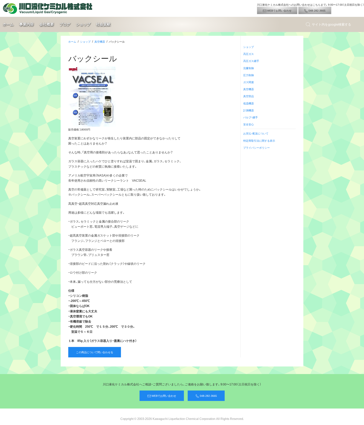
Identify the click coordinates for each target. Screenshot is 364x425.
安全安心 (248, 124)
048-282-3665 (317, 10)
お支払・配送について (255, 133)
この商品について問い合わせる (94, 352)
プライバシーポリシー (256, 147)
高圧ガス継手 (251, 61)
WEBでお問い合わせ (279, 10)
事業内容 (26, 24)
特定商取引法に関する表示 (259, 140)
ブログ (65, 24)
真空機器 (99, 41)
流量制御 (248, 68)
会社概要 (46, 24)
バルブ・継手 (250, 117)
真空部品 (248, 96)
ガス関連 (248, 82)
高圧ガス (248, 54)
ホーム (8, 24)
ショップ (83, 24)
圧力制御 (248, 75)
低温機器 (248, 103)
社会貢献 (103, 24)
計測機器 (248, 110)
